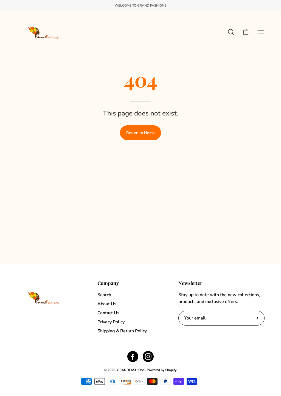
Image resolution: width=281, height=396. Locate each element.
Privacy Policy (111, 322)
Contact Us (108, 313)
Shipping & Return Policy (122, 331)
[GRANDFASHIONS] (43, 32)
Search (104, 295)
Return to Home (140, 132)
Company (108, 283)
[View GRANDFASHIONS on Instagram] (148, 356)
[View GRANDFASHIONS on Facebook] (132, 356)
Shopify (170, 370)
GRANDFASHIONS (131, 370)
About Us (106, 304)
